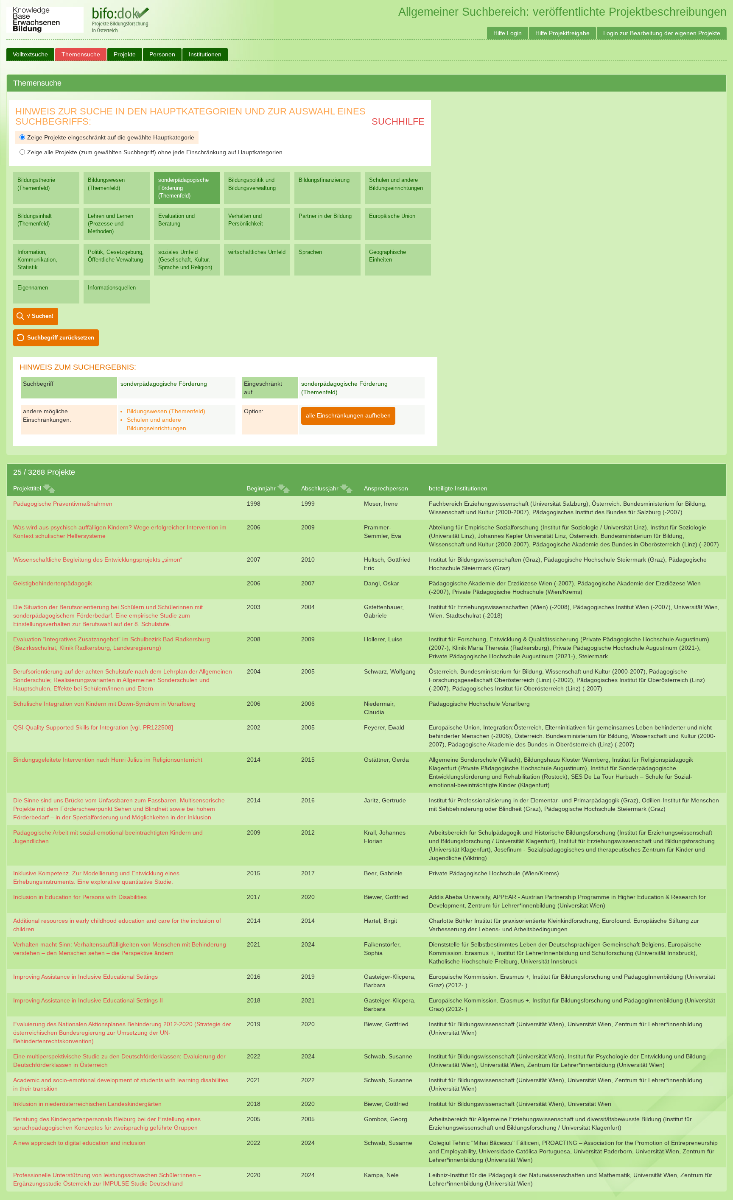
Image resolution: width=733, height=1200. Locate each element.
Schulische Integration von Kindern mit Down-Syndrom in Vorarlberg (104, 703)
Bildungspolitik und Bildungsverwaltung (252, 184)
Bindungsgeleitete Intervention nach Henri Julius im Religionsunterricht (107, 759)
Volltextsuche (30, 54)
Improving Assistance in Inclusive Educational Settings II (88, 1000)
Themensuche (81, 54)
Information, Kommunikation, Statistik (37, 259)
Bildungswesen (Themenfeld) (106, 184)
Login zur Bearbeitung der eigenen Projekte (661, 33)
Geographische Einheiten (387, 256)
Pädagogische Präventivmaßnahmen (62, 503)
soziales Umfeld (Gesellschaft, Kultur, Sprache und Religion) (185, 259)
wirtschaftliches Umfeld (256, 252)
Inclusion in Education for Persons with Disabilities (80, 897)
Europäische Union (392, 216)
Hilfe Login (507, 33)
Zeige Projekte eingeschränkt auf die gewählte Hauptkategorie (110, 137)
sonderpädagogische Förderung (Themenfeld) (183, 187)
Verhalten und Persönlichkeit (245, 220)
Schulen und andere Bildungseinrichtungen (396, 184)
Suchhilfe (398, 121)
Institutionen (205, 54)
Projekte (125, 54)
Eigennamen (32, 287)
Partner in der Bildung (325, 216)
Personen (162, 54)
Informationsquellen (112, 287)
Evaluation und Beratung (176, 220)
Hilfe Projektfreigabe (562, 33)
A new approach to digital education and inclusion (79, 1142)
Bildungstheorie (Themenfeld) (36, 184)
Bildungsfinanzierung (324, 180)
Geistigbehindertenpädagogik (52, 583)
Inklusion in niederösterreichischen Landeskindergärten (87, 1103)
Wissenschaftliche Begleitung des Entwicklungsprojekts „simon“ (97, 559)
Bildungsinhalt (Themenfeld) (34, 220)
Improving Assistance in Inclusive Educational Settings (85, 976)
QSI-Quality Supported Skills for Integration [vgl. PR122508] (93, 727)
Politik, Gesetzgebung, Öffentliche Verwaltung (116, 256)
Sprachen (310, 252)
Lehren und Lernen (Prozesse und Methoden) (110, 223)
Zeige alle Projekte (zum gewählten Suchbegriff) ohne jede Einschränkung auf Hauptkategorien (155, 152)
